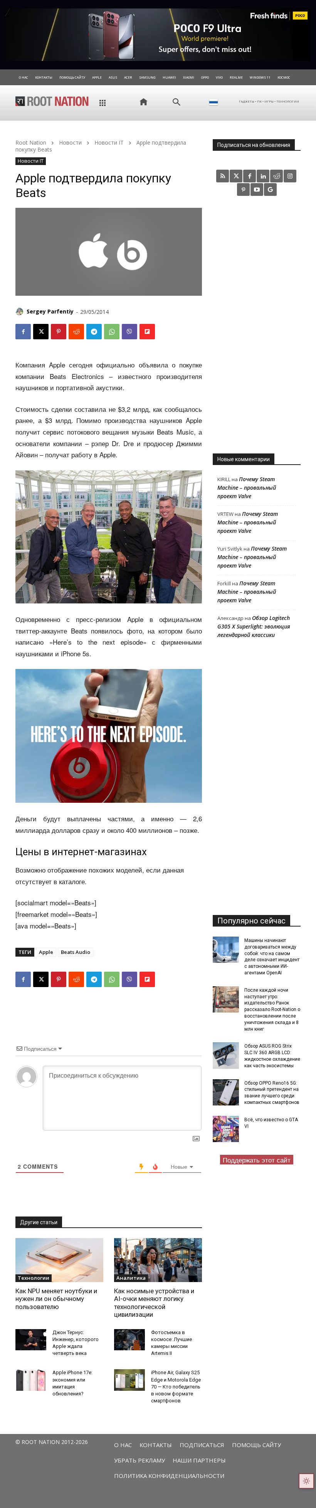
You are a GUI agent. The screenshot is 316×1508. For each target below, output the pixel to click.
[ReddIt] (76, 331)
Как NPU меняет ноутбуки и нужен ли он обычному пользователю (56, 1299)
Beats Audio (75, 952)
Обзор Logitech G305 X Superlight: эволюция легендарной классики (253, 626)
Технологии (33, 1277)
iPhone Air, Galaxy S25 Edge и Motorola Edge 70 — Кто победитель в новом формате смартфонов (176, 1387)
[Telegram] (94, 331)
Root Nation (30, 142)
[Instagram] (290, 176)
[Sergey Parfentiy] (20, 311)
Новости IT (109, 142)
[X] (41, 331)
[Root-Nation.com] (52, 101)
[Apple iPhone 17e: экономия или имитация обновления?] (30, 1380)
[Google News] (270, 189)
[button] (176, 102)
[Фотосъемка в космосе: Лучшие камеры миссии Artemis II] (129, 1340)
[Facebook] (23, 331)
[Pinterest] (58, 331)
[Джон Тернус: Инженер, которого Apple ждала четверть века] (30, 1340)
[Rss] (222, 176)
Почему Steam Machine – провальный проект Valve (246, 487)
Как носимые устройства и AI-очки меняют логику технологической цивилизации (154, 1302)
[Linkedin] (263, 176)
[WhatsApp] (111, 331)
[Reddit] (276, 176)
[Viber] (129, 331)
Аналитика (131, 1277)
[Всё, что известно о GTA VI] (226, 1129)
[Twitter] (236, 176)
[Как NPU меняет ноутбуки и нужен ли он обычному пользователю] (59, 1260)
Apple (46, 952)
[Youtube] (256, 189)
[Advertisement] (257, 324)
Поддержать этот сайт (257, 1159)
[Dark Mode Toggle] (306, 1481)
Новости (70, 142)
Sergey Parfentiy (50, 311)
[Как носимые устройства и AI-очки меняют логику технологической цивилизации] (158, 1260)
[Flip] (147, 331)
